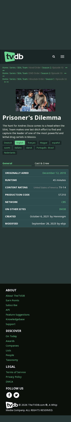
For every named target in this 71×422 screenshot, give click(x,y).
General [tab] (7, 163)
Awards (10, 341)
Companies (12, 345)
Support (10, 324)
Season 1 (50, 79)
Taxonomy (12, 359)
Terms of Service (16, 372)
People (10, 355)
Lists (8, 350)
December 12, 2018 (54, 173)
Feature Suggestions (18, 314)
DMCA (9, 381)
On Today (11, 336)
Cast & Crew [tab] (42, 163)
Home (5, 67)
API (8, 309)
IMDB (62, 209)
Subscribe (11, 305)
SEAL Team (22, 67)
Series (13, 67)
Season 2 (46, 67)
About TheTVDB (15, 295)
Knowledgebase (15, 319)
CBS (63, 202)
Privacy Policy (14, 376)
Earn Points (12, 300)
